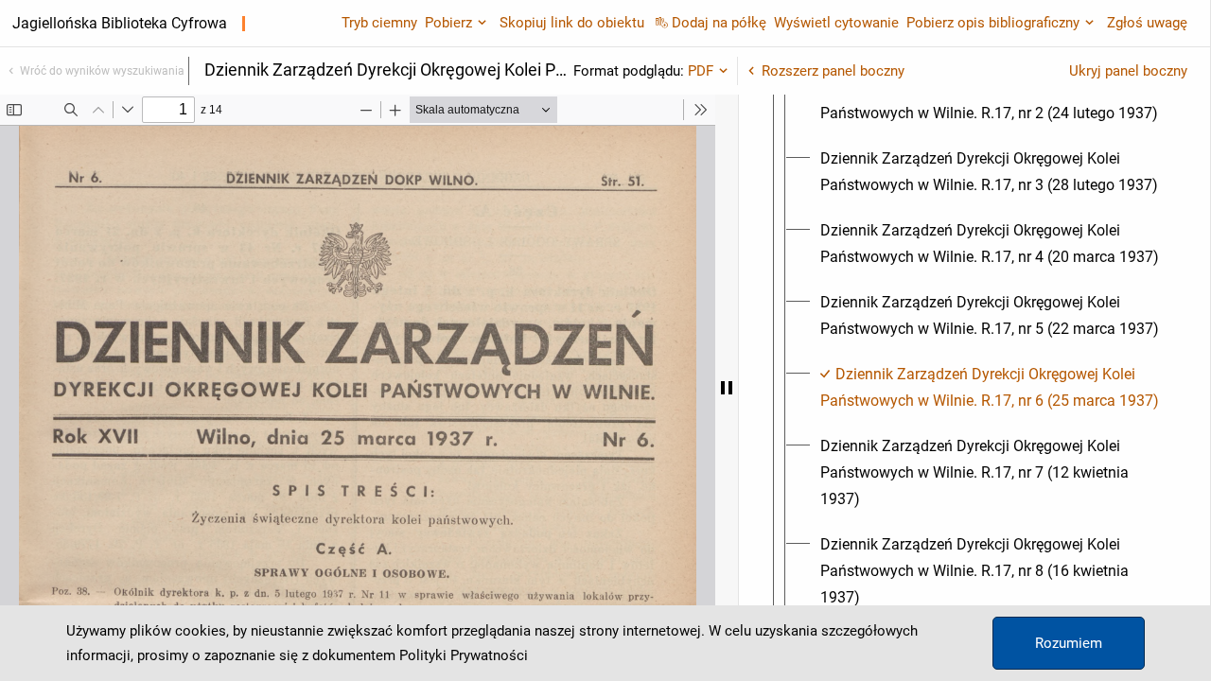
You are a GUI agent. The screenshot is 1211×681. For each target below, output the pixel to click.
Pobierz (448, 22)
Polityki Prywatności (463, 655)
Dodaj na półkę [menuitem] (719, 22)
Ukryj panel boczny (1128, 70)
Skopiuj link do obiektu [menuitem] (572, 22)
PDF (700, 70)
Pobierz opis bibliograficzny (992, 22)
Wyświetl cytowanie (836, 22)
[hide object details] (726, 388)
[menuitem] (991, 100)
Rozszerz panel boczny (833, 70)
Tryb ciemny (379, 22)
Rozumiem (1068, 643)
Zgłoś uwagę (1147, 22)
